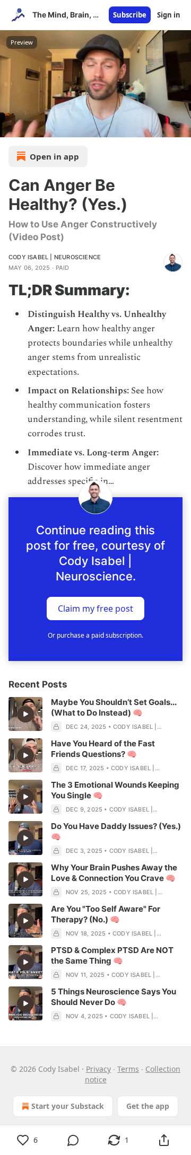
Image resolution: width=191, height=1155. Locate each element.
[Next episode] (35, 125)
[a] (25, 714)
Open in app (54, 156)
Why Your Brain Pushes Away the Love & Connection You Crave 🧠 (114, 872)
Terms (128, 1069)
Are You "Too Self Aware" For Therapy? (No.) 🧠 (105, 914)
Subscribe (129, 15)
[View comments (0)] (73, 1140)
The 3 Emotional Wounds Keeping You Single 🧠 (115, 790)
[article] (95, 714)
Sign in (168, 15)
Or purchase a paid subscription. (95, 635)
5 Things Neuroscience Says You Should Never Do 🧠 (113, 996)
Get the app (147, 1106)
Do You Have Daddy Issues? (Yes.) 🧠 (116, 831)
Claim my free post (95, 608)
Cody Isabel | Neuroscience (54, 257)
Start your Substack (67, 1106)
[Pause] (11, 125)
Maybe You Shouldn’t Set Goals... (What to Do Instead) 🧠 (113, 707)
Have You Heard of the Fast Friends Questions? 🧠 (103, 748)
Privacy (98, 1069)
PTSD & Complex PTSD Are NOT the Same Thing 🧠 (112, 955)
